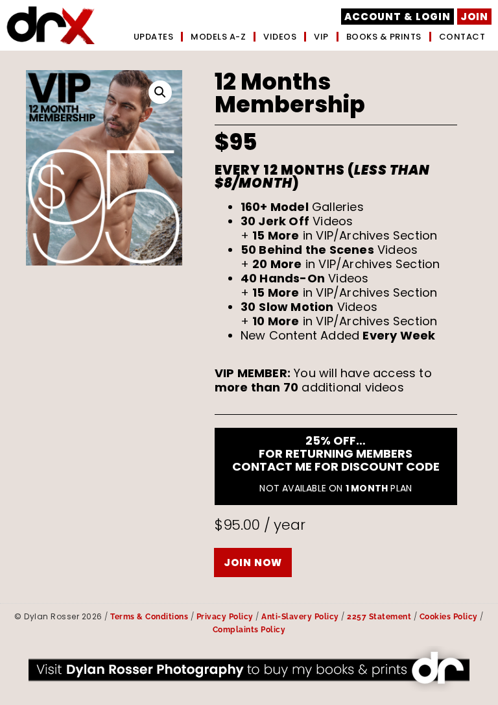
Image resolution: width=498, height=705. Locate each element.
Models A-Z (218, 36)
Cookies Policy (449, 616)
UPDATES (154, 36)
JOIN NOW (253, 562)
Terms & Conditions (149, 616)
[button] (160, 92)
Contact (462, 36)
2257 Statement (379, 616)
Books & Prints (383, 36)
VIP (321, 36)
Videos (279, 36)
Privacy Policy (225, 616)
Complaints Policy (249, 629)
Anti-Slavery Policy (300, 616)
